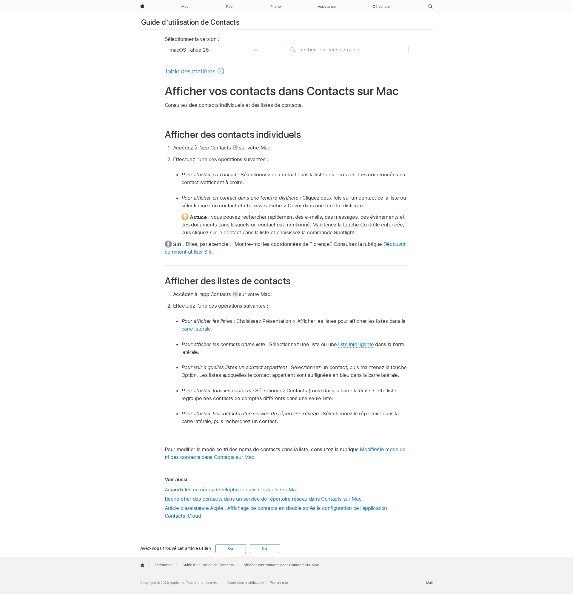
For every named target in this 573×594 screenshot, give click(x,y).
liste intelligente (356, 344)
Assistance (163, 565)
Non (265, 549)
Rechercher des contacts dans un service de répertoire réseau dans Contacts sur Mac (263, 499)
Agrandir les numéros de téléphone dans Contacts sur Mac (231, 490)
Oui (230, 549)
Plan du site (279, 583)
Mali (429, 583)
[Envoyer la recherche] (293, 50)
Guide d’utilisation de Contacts (190, 22)
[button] (430, 6)
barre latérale (196, 329)
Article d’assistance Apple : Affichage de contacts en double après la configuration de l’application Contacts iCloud (276, 512)
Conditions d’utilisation (245, 583)
